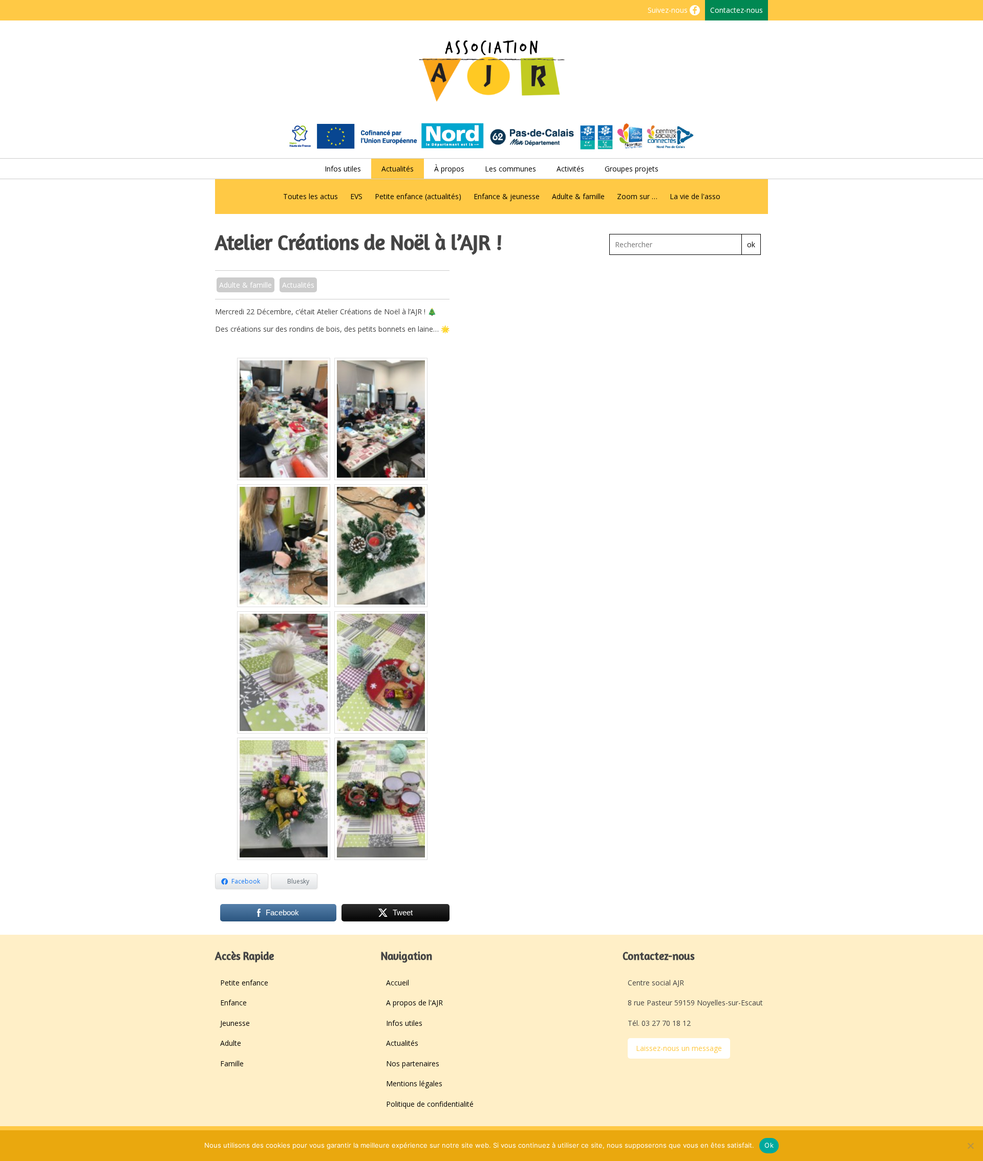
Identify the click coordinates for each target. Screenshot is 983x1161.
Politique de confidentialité (430, 1104)
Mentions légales (414, 1083)
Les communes (510, 169)
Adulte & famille (578, 196)
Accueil (397, 982)
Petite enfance (244, 982)
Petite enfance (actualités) (418, 196)
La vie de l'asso (695, 196)
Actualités (397, 169)
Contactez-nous (736, 10)
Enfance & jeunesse (507, 196)
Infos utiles (343, 169)
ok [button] (751, 244)
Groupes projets (631, 169)
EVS (356, 196)
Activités (570, 169)
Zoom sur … (637, 196)
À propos (449, 169)
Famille (232, 1063)
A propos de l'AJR (414, 1002)
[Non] (970, 1146)
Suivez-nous (669, 10)
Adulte (230, 1043)
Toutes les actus (310, 196)
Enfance (233, 1002)
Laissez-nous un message (679, 1048)
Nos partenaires (412, 1063)
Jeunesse (235, 1023)
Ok (769, 1145)
